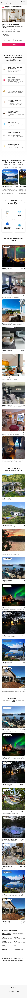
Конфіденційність (11, 991)
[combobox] (13, 36)
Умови (18, 991)
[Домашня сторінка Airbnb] (3, 7)
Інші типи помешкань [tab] (18, 933)
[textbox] (7, 40)
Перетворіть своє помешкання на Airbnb (13, 7)
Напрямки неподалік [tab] (6, 933)
